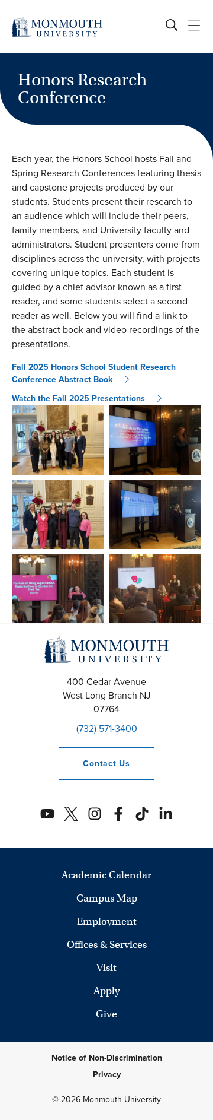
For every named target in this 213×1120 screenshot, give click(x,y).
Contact (94, 763)
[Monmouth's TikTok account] (142, 814)
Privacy (107, 1074)
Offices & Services (107, 944)
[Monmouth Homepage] (57, 26)
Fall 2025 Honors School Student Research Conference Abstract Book (94, 373)
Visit (106, 968)
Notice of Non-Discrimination (106, 1058)
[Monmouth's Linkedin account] (166, 814)
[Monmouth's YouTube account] (47, 814)
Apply (106, 991)
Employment (107, 921)
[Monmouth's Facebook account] (118, 814)
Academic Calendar (106, 875)
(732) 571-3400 (106, 728)
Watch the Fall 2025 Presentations (78, 398)
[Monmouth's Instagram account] (95, 814)
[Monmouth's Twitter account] (71, 814)
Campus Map (106, 898)
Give (106, 1014)
